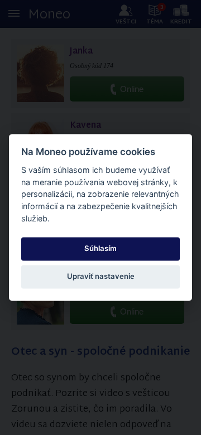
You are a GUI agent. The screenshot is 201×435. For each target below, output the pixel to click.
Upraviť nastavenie (101, 276)
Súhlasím (100, 248)
